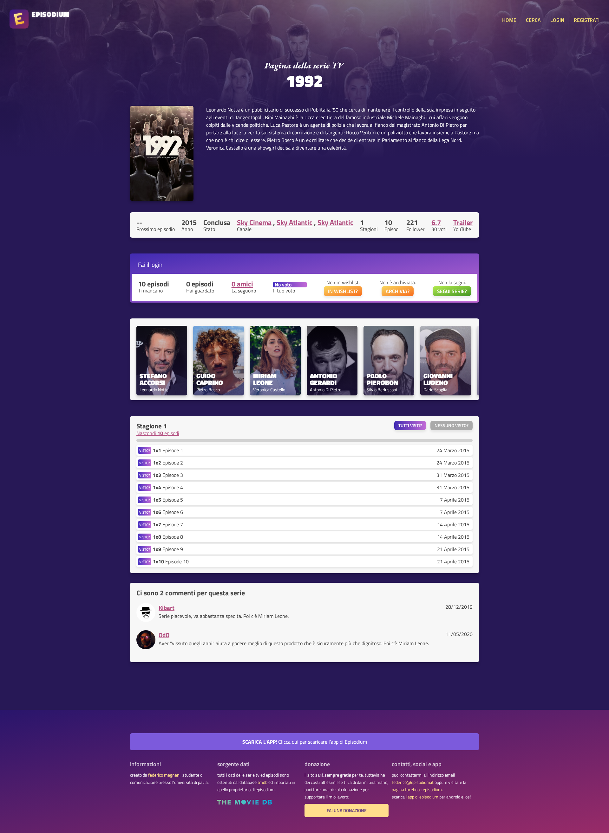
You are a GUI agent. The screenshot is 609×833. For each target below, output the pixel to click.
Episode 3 (168, 475)
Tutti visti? (410, 425)
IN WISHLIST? (343, 291)
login (156, 264)
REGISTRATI (586, 20)
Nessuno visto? (451, 425)
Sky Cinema (254, 222)
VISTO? (144, 450)
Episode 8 (168, 537)
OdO (164, 634)
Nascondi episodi (157, 433)
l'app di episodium (422, 796)
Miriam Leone (265, 379)
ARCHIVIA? (397, 291)
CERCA (533, 20)
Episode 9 (168, 549)
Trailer (463, 222)
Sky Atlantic (294, 222)
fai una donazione (347, 810)
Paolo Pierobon (382, 379)
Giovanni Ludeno (438, 379)
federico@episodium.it (413, 782)
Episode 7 (168, 524)
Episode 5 (168, 499)
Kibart (166, 607)
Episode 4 (168, 487)
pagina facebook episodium (417, 789)
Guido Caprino (209, 379)
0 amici (242, 284)
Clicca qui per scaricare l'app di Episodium (304, 742)
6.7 (436, 222)
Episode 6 (168, 512)
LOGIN (557, 20)
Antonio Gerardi (324, 379)
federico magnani (164, 775)
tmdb (262, 782)
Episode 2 (168, 462)
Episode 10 (171, 561)
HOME (509, 20)
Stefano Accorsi (154, 379)
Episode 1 (168, 450)
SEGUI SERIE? (452, 291)
